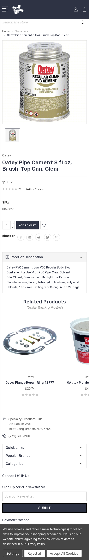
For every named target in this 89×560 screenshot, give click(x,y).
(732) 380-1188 (19, 436)
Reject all (35, 553)
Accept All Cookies (64, 553)
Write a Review (35, 189)
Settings (12, 553)
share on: (9, 236)
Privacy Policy (35, 544)
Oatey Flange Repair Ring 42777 (30, 382)
